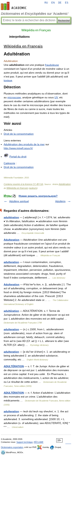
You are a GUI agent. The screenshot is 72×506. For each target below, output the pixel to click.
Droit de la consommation (19, 133)
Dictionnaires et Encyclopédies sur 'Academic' (34, 14)
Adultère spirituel (19, 201)
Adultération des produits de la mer (24, 144)
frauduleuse (52, 64)
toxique (8, 80)
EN (53, 2)
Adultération (65, 184)
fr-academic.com (14, 6)
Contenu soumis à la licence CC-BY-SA (23, 184)
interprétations (19, 36)
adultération (11, 217)
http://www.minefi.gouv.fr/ (18, 148)
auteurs (33, 188)
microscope (14, 97)
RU (46, 2)
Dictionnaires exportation (12, 447)
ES (66, 2)
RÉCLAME (38, 442)
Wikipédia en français (17, 188)
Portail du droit (17, 156)
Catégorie (9, 163)
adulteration (11, 262)
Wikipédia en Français (36, 30)
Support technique (24, 442)
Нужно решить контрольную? (38, 195)
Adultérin (60, 201)
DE (59, 2)
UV (56, 97)
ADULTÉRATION (14, 366)
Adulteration (11, 239)
